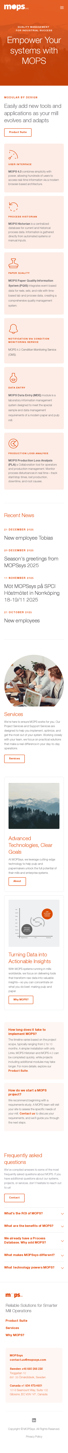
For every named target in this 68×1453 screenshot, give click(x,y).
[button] (62, 7)
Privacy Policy (34, 1437)
